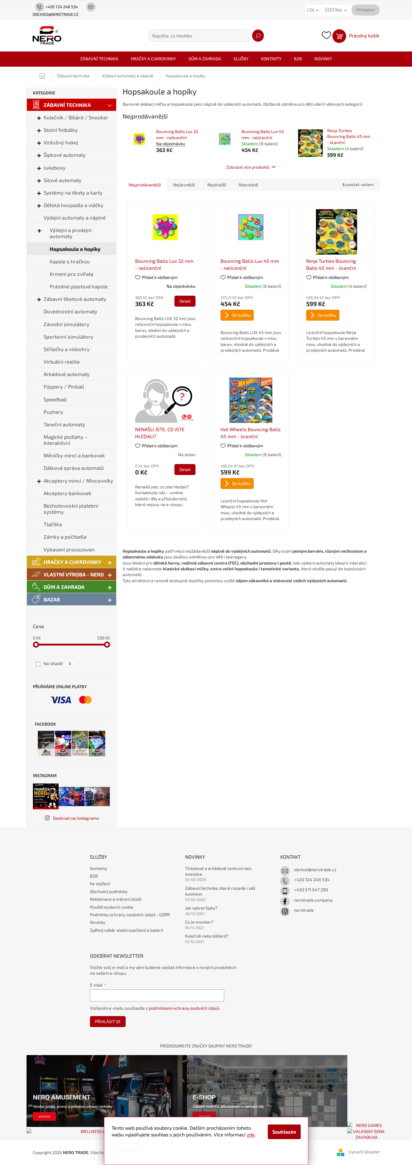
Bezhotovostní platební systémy (71, 508)
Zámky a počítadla (65, 536)
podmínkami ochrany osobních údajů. (184, 1008)
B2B (94, 875)
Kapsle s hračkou (70, 261)
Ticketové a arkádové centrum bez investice (218, 871)
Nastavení (129, 1150)
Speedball (55, 399)
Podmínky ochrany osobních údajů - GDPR (130, 914)
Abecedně (248, 184)
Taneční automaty (64, 424)
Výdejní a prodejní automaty (70, 233)
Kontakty (98, 868)
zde (251, 1134)
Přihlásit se (108, 1021)
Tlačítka (53, 524)
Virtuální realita (62, 361)
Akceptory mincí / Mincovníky (78, 480)
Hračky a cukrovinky (72, 562)
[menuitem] (99, 59)
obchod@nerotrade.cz (315, 869)
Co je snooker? (199, 921)
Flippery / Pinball (64, 386)
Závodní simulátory (66, 324)
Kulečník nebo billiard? (206, 935)
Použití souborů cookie (111, 907)
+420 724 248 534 (312, 879)
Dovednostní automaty (70, 311)
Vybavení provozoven (69, 549)
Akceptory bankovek (67, 493)
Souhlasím (284, 1132)
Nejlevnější (184, 184)
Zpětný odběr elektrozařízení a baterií (126, 930)
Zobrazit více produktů (248, 167)
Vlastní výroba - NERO (74, 574)
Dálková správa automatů (74, 468)
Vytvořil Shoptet (364, 1151)
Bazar (52, 599)
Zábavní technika (67, 105)
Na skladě (57, 663)
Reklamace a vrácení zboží (115, 899)
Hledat (258, 36)
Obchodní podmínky (108, 891)
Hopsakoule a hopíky (75, 249)
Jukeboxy (55, 167)
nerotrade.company (313, 900)
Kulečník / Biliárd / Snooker (76, 117)
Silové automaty (62, 180)
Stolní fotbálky (61, 130)
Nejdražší (216, 184)
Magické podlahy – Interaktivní (66, 440)
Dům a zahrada (64, 587)
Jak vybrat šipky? (201, 907)
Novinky (97, 922)
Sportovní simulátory (68, 336)
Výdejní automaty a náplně (75, 217)
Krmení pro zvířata (71, 274)
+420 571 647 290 (311, 889)
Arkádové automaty (67, 374)
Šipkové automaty (65, 155)
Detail (185, 301)
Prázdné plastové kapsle (79, 286)
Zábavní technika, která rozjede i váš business (220, 890)
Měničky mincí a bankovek (74, 455)
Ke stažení (100, 883)
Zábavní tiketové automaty (75, 299)
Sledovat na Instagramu (76, 818)
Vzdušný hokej (61, 142)
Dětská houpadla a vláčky (73, 205)
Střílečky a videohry (67, 349)
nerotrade (304, 910)
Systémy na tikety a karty (73, 192)
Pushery (53, 412)
